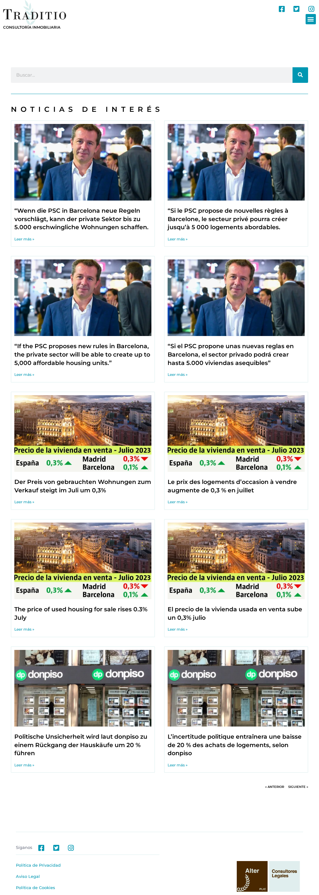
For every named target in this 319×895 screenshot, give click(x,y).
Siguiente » (298, 787)
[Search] (300, 75)
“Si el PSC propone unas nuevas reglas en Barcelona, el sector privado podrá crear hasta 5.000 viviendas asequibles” (231, 354)
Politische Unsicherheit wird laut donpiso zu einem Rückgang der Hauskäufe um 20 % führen (80, 745)
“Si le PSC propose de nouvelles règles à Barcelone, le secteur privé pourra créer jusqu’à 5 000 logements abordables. (228, 219)
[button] (311, 19)
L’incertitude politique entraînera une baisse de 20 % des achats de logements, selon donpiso (235, 745)
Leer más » (24, 239)
